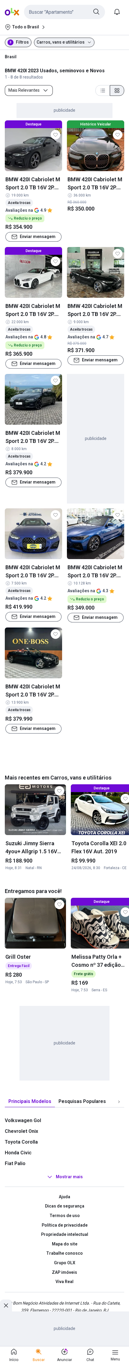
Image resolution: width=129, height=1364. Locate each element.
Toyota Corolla (21, 1142)
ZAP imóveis (64, 1272)
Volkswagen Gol (23, 1120)
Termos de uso (65, 1215)
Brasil (10, 57)
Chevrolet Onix (21, 1131)
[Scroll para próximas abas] (118, 1101)
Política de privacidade (65, 1225)
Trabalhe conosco (64, 1253)
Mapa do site (64, 1244)
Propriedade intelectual (64, 1234)
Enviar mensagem (38, 236)
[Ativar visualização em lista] (102, 90)
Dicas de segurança (64, 1206)
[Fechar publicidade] (6, 1305)
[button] (64, 12)
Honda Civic (18, 1153)
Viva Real (65, 1281)
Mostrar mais (69, 1176)
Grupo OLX (64, 1262)
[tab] (30, 1101)
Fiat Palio (15, 1163)
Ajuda (64, 1196)
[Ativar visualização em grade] (117, 90)
